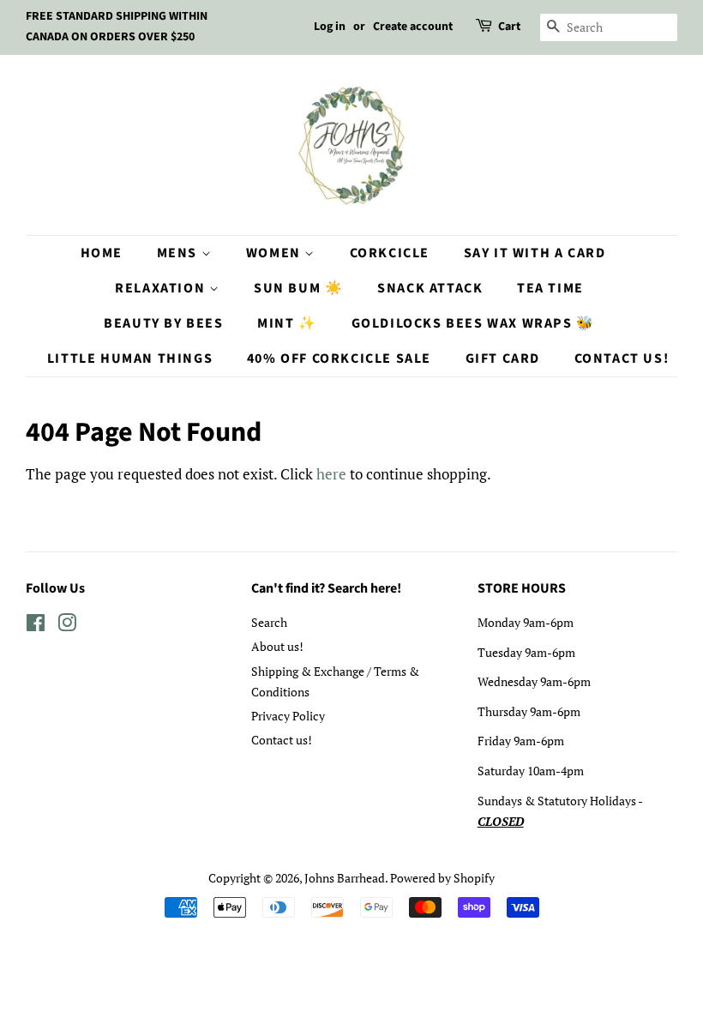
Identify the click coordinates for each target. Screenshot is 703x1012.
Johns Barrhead (344, 878)
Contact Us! (622, 358)
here (331, 474)
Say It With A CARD (535, 253)
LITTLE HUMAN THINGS (130, 358)
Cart (509, 26)
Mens (179, 253)
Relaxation (162, 288)
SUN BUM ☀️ (298, 288)
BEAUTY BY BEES (163, 323)
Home (102, 253)
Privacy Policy (288, 716)
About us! (277, 646)
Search (269, 622)
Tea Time (550, 288)
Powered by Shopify (442, 878)
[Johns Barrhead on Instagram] (66, 625)
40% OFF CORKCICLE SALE (339, 358)
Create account (413, 26)
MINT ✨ (287, 323)
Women (275, 253)
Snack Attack (430, 288)
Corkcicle (390, 253)
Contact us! (281, 740)
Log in (329, 26)
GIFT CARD (503, 358)
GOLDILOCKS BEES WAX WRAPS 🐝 (473, 323)
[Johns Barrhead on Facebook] (35, 625)
